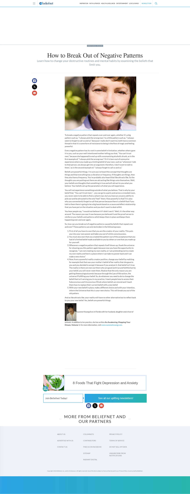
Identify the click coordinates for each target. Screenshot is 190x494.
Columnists (88, 434)
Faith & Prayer (94, 3)
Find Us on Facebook (92, 447)
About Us (61, 434)
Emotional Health (95, 45)
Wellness (108, 3)
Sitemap (86, 453)
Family (134, 3)
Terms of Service (116, 441)
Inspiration (84, 3)
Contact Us (62, 447)
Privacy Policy (115, 434)
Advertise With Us (65, 441)
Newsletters (146, 3)
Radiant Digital (90, 460)
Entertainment (122, 3)
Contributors (89, 441)
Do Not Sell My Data (118, 447)
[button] (156, 3)
